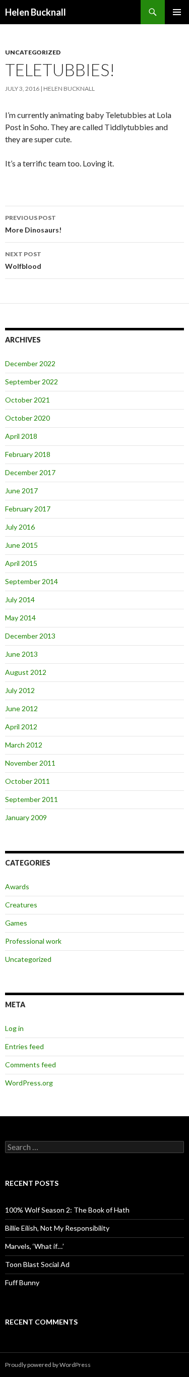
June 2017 (21, 490)
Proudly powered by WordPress (48, 1364)
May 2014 (20, 617)
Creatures (21, 904)
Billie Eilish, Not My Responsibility (57, 1228)
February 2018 (27, 454)
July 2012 (20, 690)
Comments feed (30, 1064)
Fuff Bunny (22, 1282)
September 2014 (31, 581)
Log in (14, 1028)
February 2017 (27, 508)
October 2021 (27, 399)
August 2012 (25, 672)
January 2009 (26, 817)
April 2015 (21, 563)
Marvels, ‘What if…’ (34, 1246)
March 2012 (23, 744)
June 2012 (21, 708)
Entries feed (24, 1046)
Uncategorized (32, 52)
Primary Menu (177, 12)
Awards (17, 886)
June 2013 (21, 654)
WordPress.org (29, 1082)
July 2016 (20, 527)
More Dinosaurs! (33, 224)
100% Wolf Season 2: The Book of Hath (67, 1210)
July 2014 (20, 599)
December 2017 (30, 472)
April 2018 (21, 436)
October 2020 (27, 418)
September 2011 (31, 799)
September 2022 (31, 381)
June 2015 (21, 545)
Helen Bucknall (35, 12)
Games (16, 923)
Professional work (33, 941)
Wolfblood (23, 260)
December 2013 (30, 636)
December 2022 (30, 363)
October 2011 (27, 781)
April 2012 (21, 726)
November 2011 (30, 763)
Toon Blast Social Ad (37, 1264)
